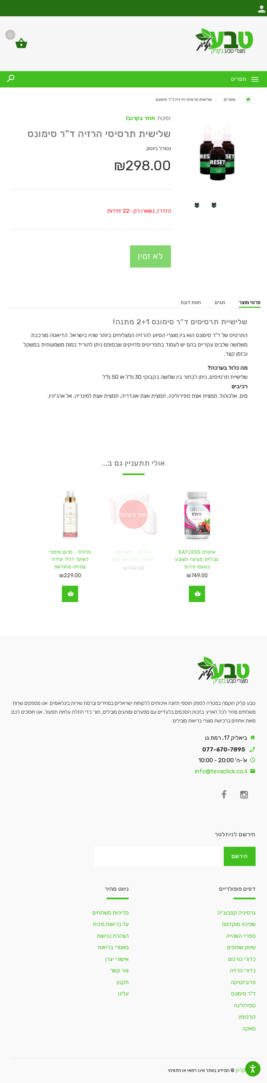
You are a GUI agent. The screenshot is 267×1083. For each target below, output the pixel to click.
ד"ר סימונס (243, 993)
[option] (218, 152)
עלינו (123, 993)
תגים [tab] (220, 302)
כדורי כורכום (242, 959)
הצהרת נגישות (113, 936)
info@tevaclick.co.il (221, 771)
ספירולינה (245, 1005)
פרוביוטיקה (243, 982)
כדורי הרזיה (243, 970)
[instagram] (243, 794)
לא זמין (150, 256)
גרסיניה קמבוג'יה (236, 912)
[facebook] (223, 794)
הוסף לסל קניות (70, 594)
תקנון (123, 982)
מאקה (249, 1028)
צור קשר (119, 970)
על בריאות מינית (111, 924)
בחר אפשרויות (197, 594)
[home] (248, 99)
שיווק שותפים (241, 947)
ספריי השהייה (241, 936)
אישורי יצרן (117, 959)
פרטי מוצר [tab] (249, 302)
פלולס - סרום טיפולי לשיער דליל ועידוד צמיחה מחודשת (70, 559)
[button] (261, 12)
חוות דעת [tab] (190, 302)
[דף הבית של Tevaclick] (133, 41)
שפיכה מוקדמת (239, 924)
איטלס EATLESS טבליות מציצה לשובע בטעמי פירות (197, 559)
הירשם (240, 856)
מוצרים (229, 99)
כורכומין (247, 1016)
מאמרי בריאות (113, 947)
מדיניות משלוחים (110, 912)
